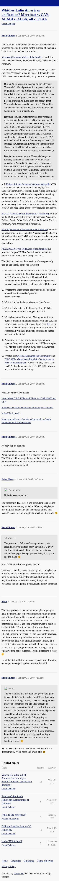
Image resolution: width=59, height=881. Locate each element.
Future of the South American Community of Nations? (27, 407)
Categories (16, 860)
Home (5, 860)
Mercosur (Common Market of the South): (22, 57)
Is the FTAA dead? (11, 413)
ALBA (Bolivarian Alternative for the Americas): (25, 229)
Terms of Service (45, 860)
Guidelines (29, 860)
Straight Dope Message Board (16, 3)
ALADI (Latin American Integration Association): (25, 213)
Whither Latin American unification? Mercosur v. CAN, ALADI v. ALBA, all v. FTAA (25, 14)
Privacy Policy (9, 866)
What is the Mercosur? (14, 814)
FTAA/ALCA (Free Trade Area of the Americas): (25, 248)
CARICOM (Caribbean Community (33, 356)
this (48, 324)
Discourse (18, 873)
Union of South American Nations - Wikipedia (28, 184)
